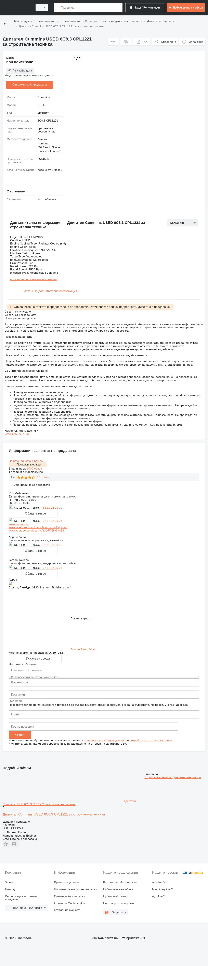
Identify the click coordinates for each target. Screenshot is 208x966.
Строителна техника (158, 777)
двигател (43, 112)
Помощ (10, 889)
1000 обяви (34, 468)
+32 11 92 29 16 (51, 545)
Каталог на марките (67, 910)
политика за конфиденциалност (105, 740)
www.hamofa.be (19, 524)
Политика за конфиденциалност (75, 889)
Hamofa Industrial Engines (26, 460)
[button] (113, 41)
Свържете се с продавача (29, 84)
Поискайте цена (22, 70)
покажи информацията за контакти (33, 279)
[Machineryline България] (17, 7)
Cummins (44, 97)
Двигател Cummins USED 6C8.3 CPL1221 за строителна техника (54, 814)
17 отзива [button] (43, 477)
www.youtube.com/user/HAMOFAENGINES (36, 530)
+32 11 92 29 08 (51, 567)
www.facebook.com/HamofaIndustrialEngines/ (38, 527)
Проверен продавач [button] (29, 464)
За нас (9, 882)
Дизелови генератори (186, 777)
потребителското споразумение (151, 740)
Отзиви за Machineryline (70, 903)
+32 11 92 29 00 (51, 507)
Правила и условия (67, 882)
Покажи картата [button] (80, 618)
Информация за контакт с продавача (22, 897)
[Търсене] (57, 7)
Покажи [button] (35, 507)
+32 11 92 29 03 (51, 520)
